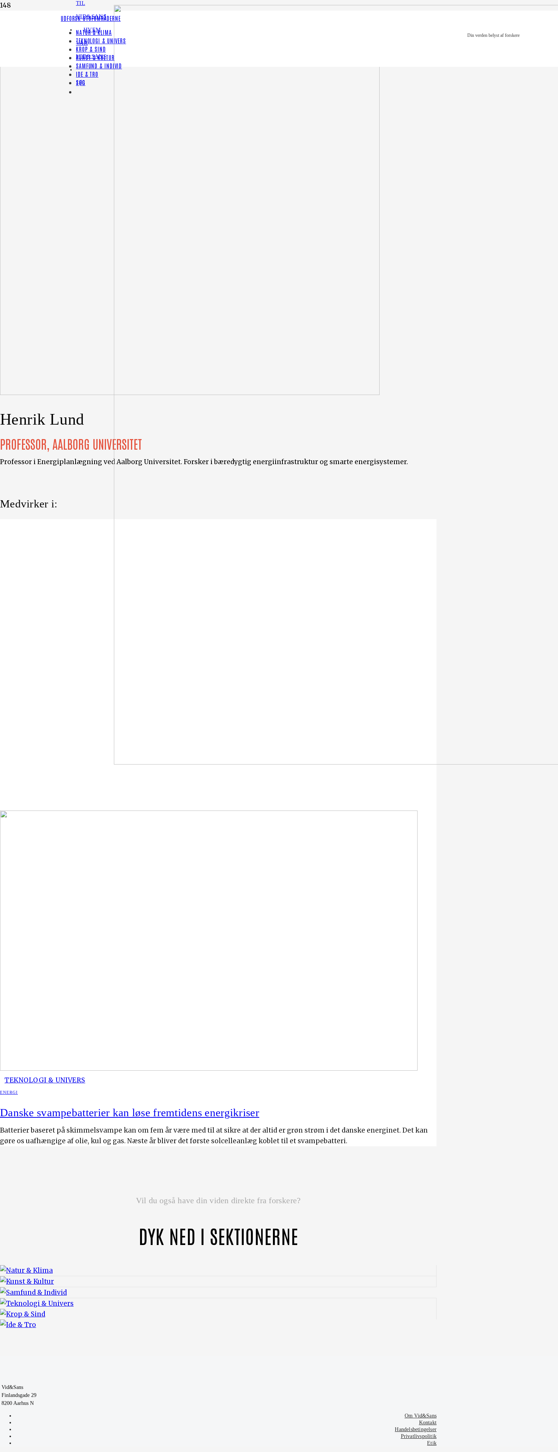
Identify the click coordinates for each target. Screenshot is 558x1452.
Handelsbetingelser (416, 1429)
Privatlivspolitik (419, 1436)
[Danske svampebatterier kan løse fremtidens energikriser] (209, 1068)
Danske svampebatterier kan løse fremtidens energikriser (129, 1112)
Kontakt (428, 1422)
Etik (432, 1443)
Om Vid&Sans (421, 1416)
